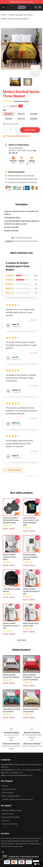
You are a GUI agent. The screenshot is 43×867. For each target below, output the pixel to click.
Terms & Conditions (9, 789)
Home (3, 15)
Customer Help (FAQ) (9, 824)
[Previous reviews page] (26, 476)
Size (4, 110)
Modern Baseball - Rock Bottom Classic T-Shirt (11, 625)
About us (5, 786)
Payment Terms (7, 814)
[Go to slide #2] (27, 82)
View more (21, 640)
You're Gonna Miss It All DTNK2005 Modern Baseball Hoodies (11, 520)
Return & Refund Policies (11, 817)
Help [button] (38, 864)
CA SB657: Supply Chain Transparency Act (17, 799)
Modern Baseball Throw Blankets (15, 19)
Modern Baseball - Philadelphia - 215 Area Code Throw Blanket (31, 677)
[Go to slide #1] (15, 82)
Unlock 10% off (5, 856)
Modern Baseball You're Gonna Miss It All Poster (30, 557)
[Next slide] (38, 48)
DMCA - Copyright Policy (11, 796)
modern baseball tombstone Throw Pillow (9, 557)
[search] (35, 7)
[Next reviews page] (38, 476)
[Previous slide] (4, 48)
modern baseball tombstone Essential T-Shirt (31, 591)
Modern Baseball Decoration (21, 15)
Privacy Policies (7, 793)
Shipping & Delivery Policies (12, 810)
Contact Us (6, 821)
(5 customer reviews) (21, 101)
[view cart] (39, 7)
